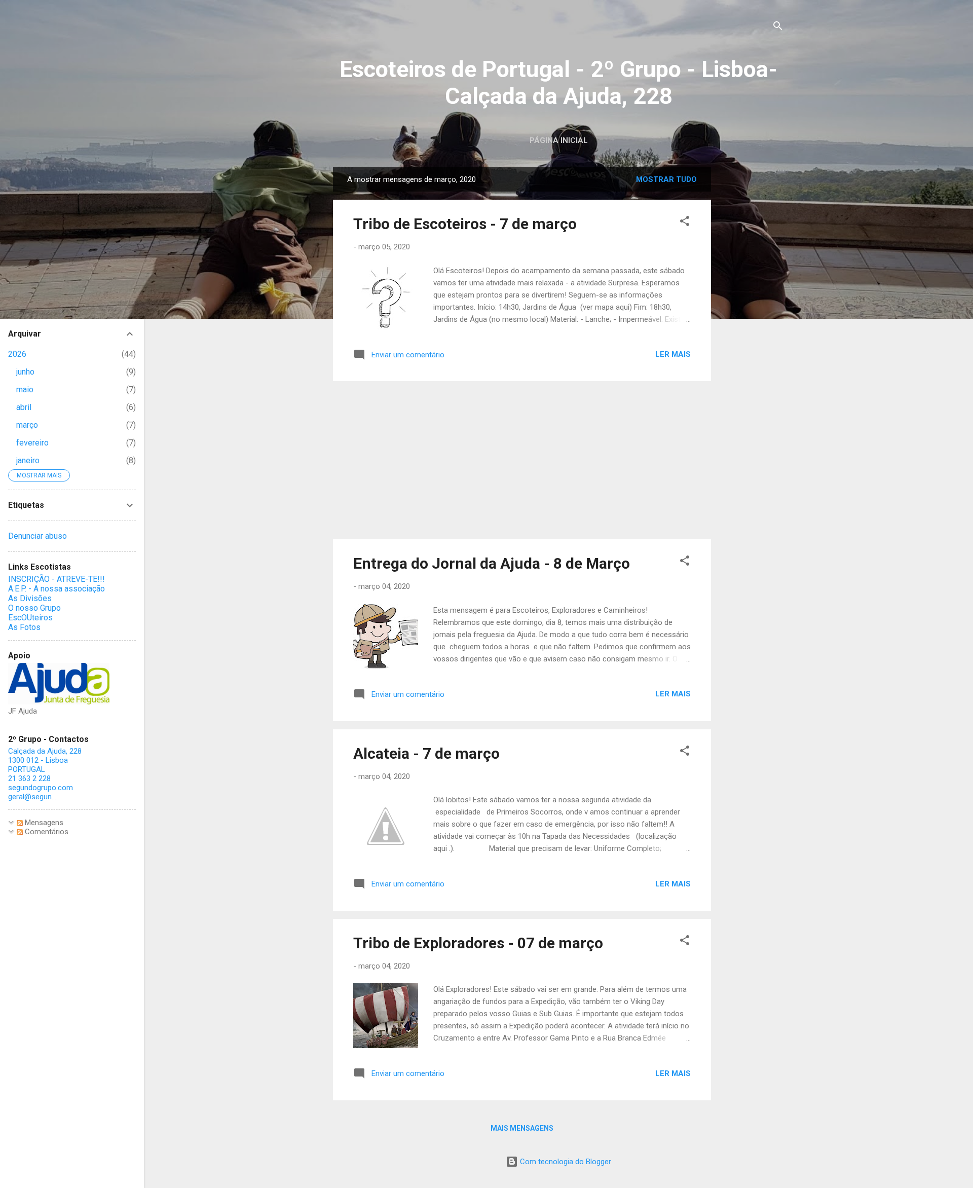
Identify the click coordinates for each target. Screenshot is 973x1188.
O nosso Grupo (34, 608)
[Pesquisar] (778, 27)
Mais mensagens (522, 1128)
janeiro (28, 460)
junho (25, 372)
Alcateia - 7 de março (426, 753)
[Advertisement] (751, 319)
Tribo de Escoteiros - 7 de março (465, 224)
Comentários (45, 831)
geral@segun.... (33, 796)
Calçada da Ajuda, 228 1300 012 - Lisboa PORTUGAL (45, 760)
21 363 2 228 (29, 778)
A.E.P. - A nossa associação (56, 588)
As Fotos (24, 627)
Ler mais (673, 354)
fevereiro (32, 443)
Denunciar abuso (37, 536)
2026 (17, 354)
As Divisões (30, 598)
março (27, 425)
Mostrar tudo (666, 179)
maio (24, 389)
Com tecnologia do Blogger (564, 1161)
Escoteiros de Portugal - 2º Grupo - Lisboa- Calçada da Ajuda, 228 (558, 82)
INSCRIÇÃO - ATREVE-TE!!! (56, 579)
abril (23, 407)
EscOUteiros (30, 617)
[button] (685, 223)
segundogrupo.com (40, 787)
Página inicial (559, 140)
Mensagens (43, 822)
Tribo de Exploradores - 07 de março (478, 943)
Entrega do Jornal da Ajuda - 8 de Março (491, 563)
